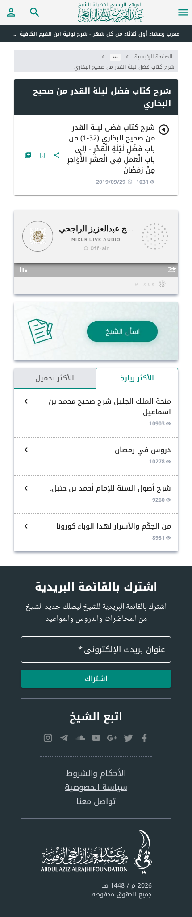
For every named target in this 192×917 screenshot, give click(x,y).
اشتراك (96, 679)
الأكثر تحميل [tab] (54, 378)
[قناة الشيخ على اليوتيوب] (96, 738)
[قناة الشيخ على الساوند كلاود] (80, 738)
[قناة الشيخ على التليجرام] (64, 738)
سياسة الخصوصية (96, 787)
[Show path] (115, 57)
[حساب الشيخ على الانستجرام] (48, 738)
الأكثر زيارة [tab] (137, 378)
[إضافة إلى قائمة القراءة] (28, 155)
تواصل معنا (96, 802)
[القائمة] (183, 12)
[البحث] (35, 12)
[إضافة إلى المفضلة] (42, 155)
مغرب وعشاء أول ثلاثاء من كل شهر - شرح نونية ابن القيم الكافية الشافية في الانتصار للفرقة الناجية (89, 34)
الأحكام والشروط (96, 774)
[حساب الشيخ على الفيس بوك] (144, 738)
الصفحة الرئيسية (153, 57)
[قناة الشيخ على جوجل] (112, 738)
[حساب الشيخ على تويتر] (128, 738)
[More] (57, 155)
